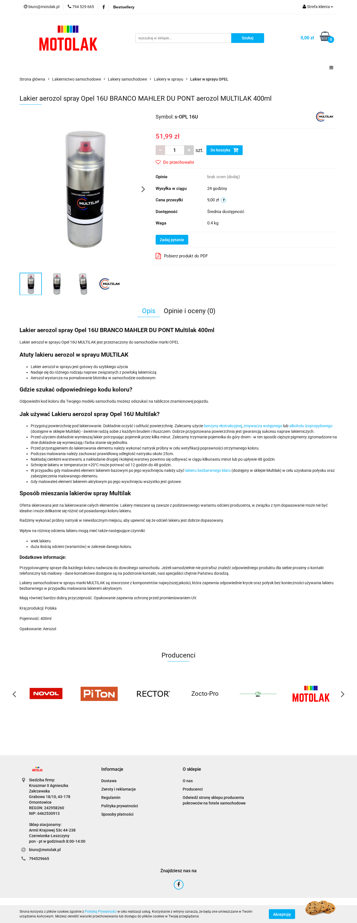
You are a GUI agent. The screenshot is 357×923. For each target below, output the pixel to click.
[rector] (152, 694)
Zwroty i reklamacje (118, 789)
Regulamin (110, 797)
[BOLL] (257, 694)
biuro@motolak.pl (45, 849)
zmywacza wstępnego (262, 426)
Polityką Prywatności (101, 912)
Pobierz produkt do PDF (186, 255)
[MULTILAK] (324, 116)
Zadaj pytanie (172, 240)
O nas (188, 781)
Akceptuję (282, 914)
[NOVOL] (46, 694)
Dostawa (109, 781)
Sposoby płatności (117, 814)
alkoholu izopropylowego (310, 426)
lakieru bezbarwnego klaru (208, 470)
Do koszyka (221, 150)
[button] (112, 769)
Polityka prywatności (119, 806)
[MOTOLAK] (310, 694)
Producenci (193, 789)
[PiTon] (99, 694)
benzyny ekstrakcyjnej (223, 426)
